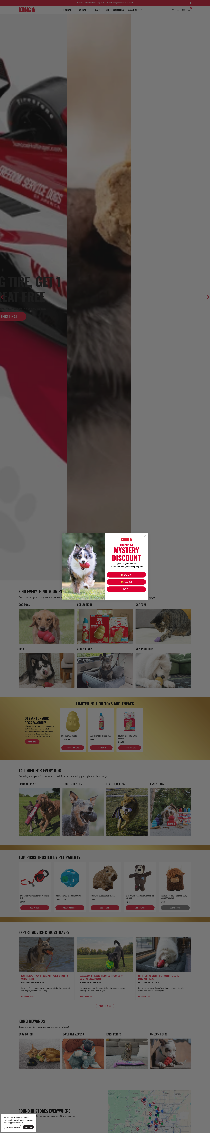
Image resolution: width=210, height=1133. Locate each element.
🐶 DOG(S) (126, 574)
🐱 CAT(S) (126, 582)
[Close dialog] (145, 536)
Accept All (28, 1127)
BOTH (126, 589)
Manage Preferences (13, 1127)
